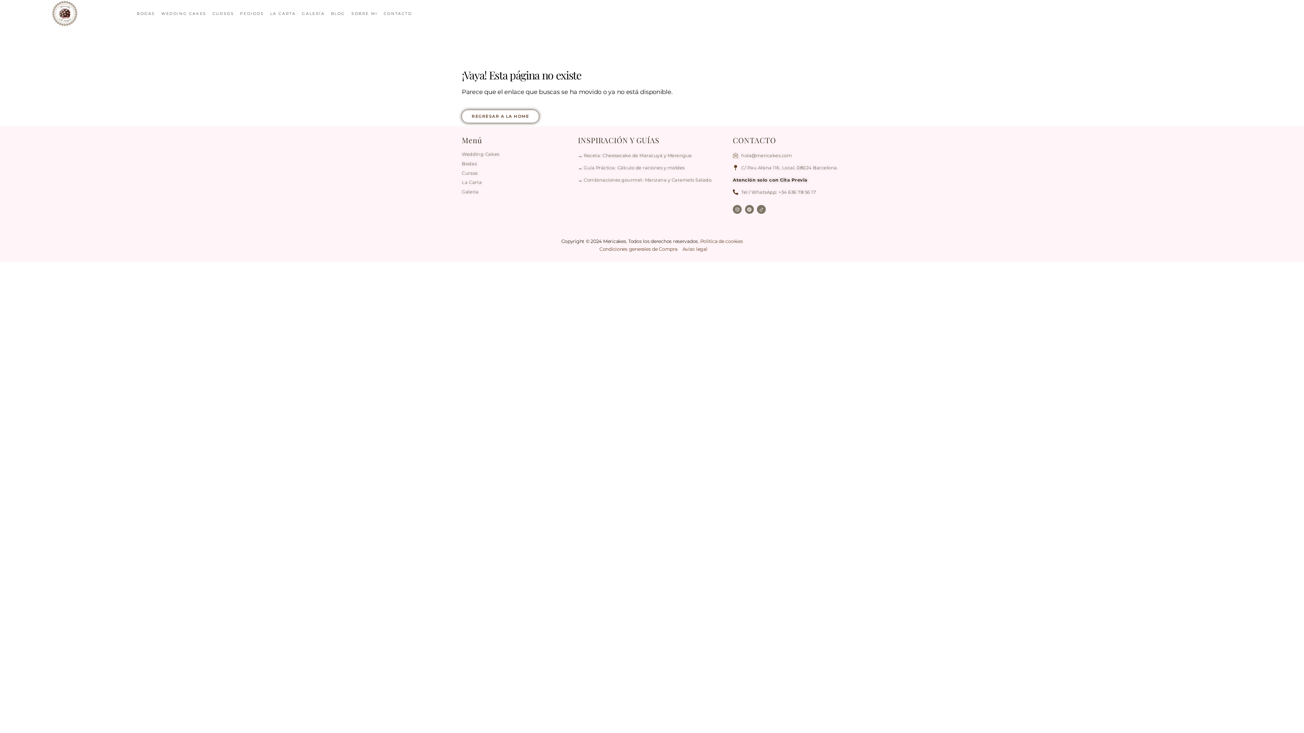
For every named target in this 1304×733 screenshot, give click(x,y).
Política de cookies (721, 241)
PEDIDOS (252, 13)
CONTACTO (398, 13)
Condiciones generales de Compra (638, 249)
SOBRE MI (364, 13)
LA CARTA (283, 13)
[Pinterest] (749, 209)
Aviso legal (695, 249)
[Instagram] (737, 209)
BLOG (338, 13)
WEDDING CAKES (183, 13)
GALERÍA (313, 13)
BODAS (146, 13)
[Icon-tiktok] (761, 209)
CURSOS (223, 13)
